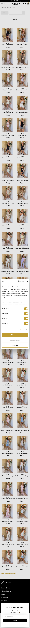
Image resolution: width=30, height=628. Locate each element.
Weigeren (15, 345)
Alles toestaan (15, 335)
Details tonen (21, 329)
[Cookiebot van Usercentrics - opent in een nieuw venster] (18, 281)
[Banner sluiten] (27, 281)
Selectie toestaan (15, 340)
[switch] (26, 313)
